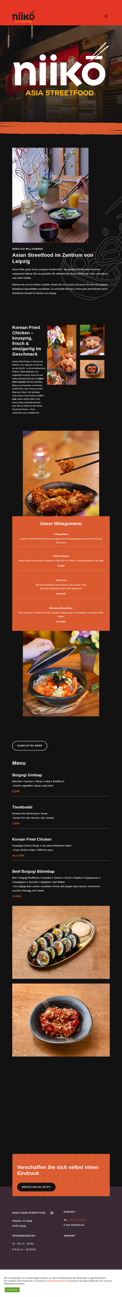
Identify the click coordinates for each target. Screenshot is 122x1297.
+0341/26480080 (76, 1267)
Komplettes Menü (29, 745)
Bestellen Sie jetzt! (36, 1233)
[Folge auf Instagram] (51, 1259)
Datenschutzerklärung (58, 1280)
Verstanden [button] (12, 1289)
